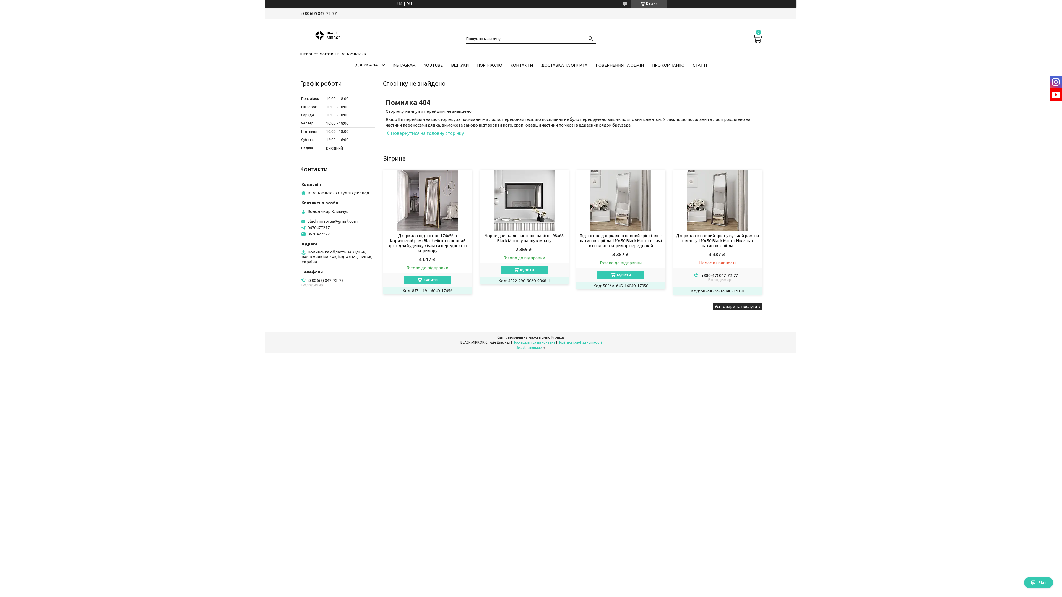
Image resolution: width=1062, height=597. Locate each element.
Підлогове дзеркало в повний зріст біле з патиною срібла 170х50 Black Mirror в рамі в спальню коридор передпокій (620, 240)
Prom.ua (558, 337)
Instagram (404, 65)
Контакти (522, 65)
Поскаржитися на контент (534, 342)
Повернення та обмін (620, 65)
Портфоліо (489, 65)
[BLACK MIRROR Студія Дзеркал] (327, 34)
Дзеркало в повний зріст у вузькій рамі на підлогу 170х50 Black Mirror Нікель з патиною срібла (717, 240)
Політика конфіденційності (580, 342)
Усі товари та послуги (736, 306)
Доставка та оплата (564, 65)
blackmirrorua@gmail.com (332, 221)
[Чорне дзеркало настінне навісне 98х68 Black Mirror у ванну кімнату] (524, 200)
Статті (700, 65)
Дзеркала (366, 64)
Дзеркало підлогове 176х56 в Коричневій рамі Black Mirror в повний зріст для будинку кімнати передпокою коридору (427, 243)
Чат (1043, 582)
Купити (430, 279)
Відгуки (460, 65)
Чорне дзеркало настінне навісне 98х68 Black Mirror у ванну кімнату (524, 238)
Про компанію (668, 65)
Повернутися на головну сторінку (427, 133)
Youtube (433, 65)
